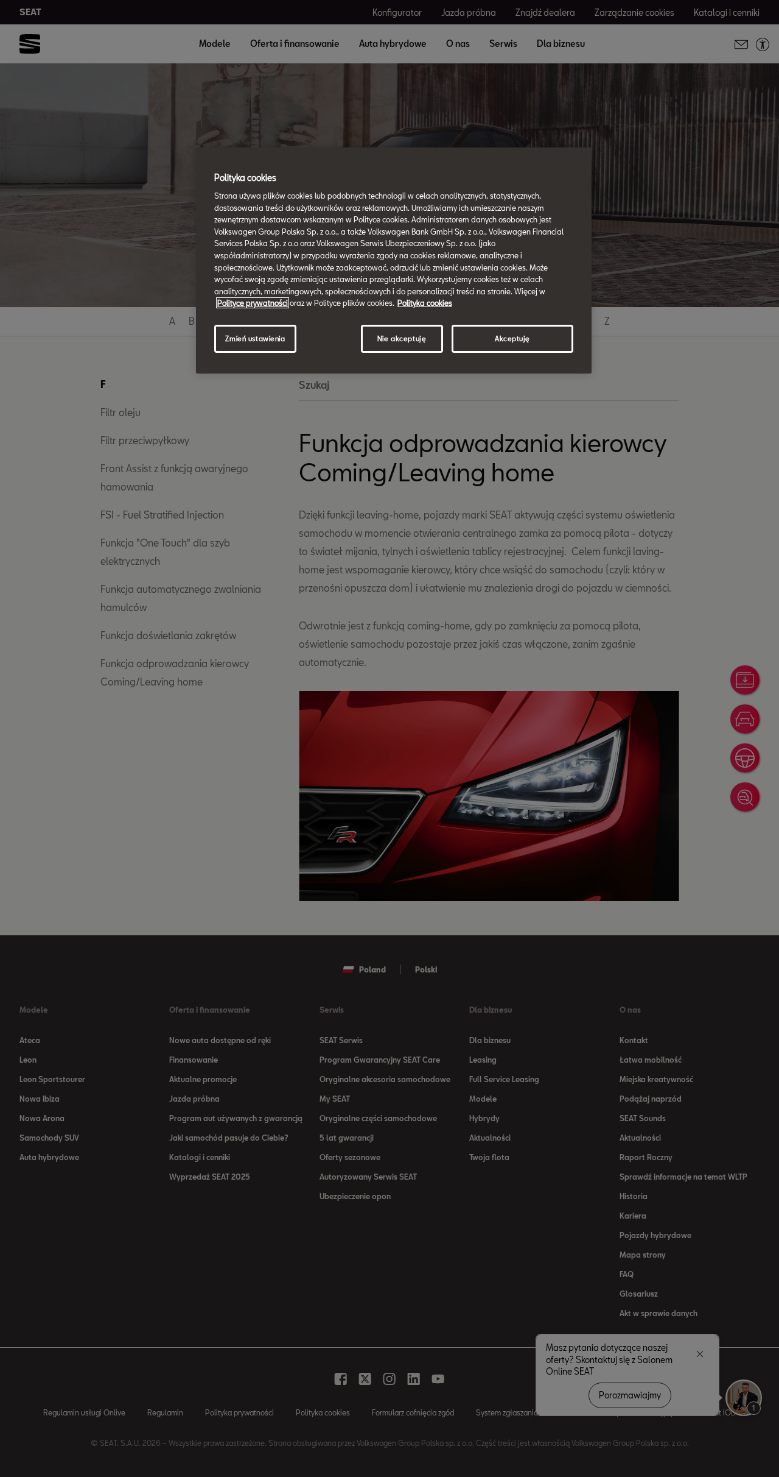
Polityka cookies (424, 303)
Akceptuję (512, 338)
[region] (394, 260)
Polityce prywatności (252, 303)
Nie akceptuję (401, 338)
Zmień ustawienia (255, 338)
